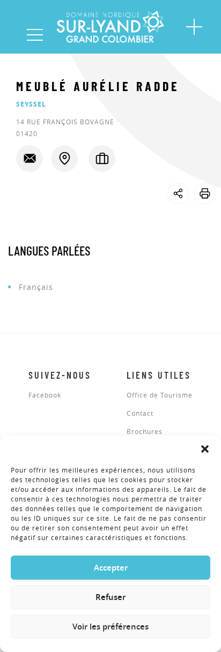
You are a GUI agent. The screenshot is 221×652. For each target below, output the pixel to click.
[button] (205, 449)
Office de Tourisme (160, 395)
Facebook (44, 395)
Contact (140, 413)
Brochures (145, 432)
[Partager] (178, 193)
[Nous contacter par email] (29, 158)
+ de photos (34, 211)
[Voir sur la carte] (64, 158)
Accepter (111, 567)
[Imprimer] (205, 193)
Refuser (110, 597)
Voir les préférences (110, 626)
